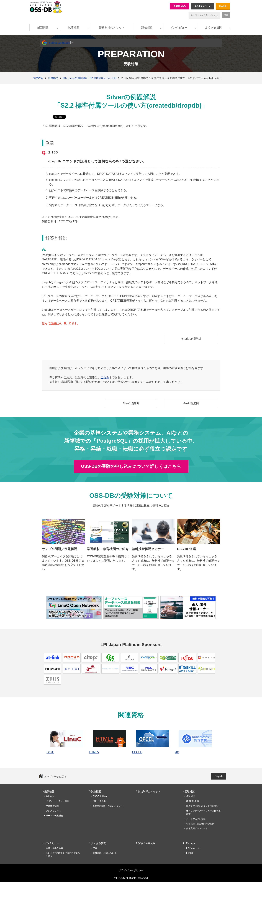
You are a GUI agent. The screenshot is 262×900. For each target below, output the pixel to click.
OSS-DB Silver (100, 796)
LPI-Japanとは (193, 848)
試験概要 (73, 27)
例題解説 (53, 78)
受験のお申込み (146, 843)
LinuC (50, 752)
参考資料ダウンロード (197, 828)
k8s (177, 752)
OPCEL (137, 752)
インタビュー (178, 27)
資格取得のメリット (112, 27)
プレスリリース (53, 811)
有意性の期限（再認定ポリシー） (109, 806)
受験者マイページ (202, 6)
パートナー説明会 (54, 815)
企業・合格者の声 (54, 848)
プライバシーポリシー (131, 870)
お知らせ (50, 796)
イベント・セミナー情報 (57, 801)
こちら (105, 377)
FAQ (95, 848)
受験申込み (179, 6)
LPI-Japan (190, 843)
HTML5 (94, 752)
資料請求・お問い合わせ (104, 853)
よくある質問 (213, 27)
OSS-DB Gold (99, 801)
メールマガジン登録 (196, 819)
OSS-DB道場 (192, 801)
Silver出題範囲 (131, 403)
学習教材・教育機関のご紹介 (200, 824)
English (222, 6)
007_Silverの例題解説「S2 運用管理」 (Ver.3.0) (89, 78)
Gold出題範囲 (191, 403)
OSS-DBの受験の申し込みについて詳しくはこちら (131, 466)
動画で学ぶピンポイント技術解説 (202, 806)
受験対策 (146, 27)
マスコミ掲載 (52, 806)
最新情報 (43, 27)
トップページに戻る (55, 776)
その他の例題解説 (191, 338)
